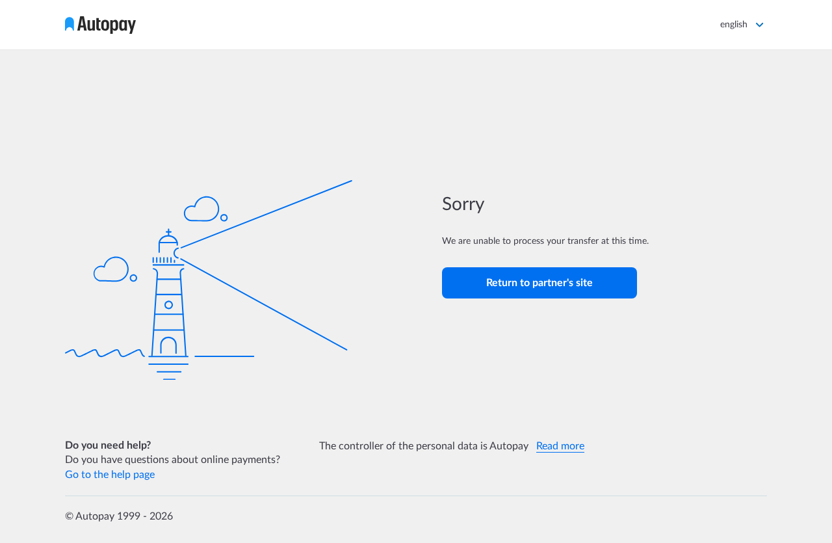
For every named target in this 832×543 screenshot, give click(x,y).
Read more (560, 446)
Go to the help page (110, 475)
